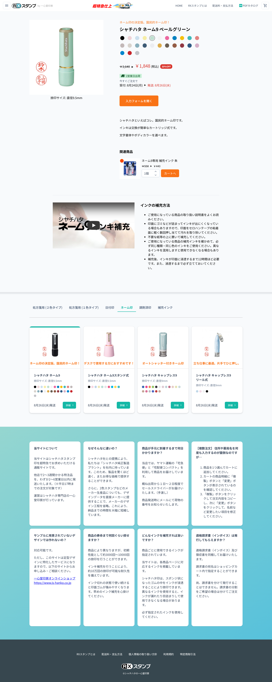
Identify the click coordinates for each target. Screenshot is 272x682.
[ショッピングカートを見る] (265, 5)
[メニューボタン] (6, 5)
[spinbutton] (150, 173)
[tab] (47, 307)
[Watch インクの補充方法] (93, 225)
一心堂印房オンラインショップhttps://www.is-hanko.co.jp (54, 580)
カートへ (170, 173)
